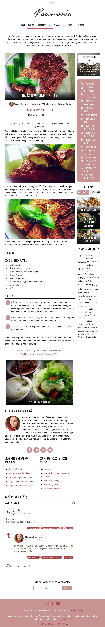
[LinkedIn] (43, 450)
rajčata (20, 350)
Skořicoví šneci (89, 209)
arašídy (89, 255)
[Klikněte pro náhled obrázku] (40, 76)
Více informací (65, 619)
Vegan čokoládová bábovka (21, 482)
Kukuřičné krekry (51, 480)
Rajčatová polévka (52, 489)
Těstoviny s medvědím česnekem (89, 222)
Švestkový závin (51, 485)
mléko (90, 309)
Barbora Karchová (22, 411)
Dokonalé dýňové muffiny (20, 477)
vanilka (95, 331)
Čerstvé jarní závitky (89, 239)
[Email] (50, 450)
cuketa (90, 265)
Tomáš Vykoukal (76, 610)
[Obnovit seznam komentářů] (72, 503)
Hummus (48, 469)
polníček (90, 318)
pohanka (81, 318)
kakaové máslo (85, 281)
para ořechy (90, 315)
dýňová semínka (92, 271)
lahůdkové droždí (87, 296)
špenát (81, 341)
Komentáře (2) (65, 104)
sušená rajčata (32, 350)
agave (81, 255)
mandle (82, 306)
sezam (81, 324)
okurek (88, 312)
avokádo (90, 258)
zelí (93, 334)
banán (82, 262)
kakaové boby (92, 277)
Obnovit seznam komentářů (19, 566)
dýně (88, 268)
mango (91, 306)
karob (88, 284)
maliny (94, 303)
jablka (84, 274)
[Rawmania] (52, 16)
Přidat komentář (16, 497)
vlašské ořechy (84, 334)
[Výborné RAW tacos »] (40, 383)
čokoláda (91, 337)
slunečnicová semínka (87, 328)
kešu (95, 285)
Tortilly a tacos (27, 354)
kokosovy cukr (91, 289)
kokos (80, 289)
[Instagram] (36, 450)
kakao (81, 277)
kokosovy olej (84, 292)
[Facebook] (29, 450)
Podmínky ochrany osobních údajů (52, 624)
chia (97, 262)
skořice (89, 324)
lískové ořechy (84, 303)
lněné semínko (56, 350)
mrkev (81, 312)
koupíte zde (18, 285)
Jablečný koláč (15, 469)
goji (79, 274)
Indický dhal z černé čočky (21, 473)
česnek (44, 350)
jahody (91, 274)
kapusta (81, 284)
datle (81, 269)
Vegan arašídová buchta (20, 486)
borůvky (90, 261)
